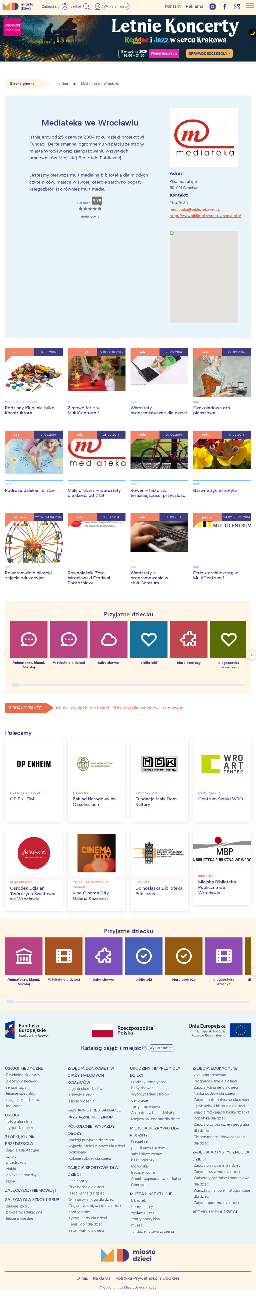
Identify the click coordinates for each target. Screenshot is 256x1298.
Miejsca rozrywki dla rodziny (90, 884)
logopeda (14, 1106)
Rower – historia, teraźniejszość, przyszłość (157, 493)
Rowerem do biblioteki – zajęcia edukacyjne (30, 575)
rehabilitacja (16, 1087)
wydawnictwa (142, 1212)
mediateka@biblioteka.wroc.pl (195, 209)
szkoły (11, 1156)
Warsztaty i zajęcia (21, 402)
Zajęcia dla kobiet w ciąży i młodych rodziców (91, 1075)
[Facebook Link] (225, 6)
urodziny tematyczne (148, 1082)
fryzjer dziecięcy (19, 1127)
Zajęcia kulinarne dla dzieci (216, 1087)
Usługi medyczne (24, 1068)
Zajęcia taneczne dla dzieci (216, 1202)
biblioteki (80, 792)
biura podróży (142, 1160)
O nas (82, 1278)
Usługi (12, 1115)
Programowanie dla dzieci (215, 1081)
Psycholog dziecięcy (23, 1075)
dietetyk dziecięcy (21, 1081)
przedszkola (16, 1162)
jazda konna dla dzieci (87, 1193)
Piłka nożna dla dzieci (86, 1187)
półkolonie (77, 1152)
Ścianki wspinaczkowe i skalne (156, 1178)
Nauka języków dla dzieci (214, 1093)
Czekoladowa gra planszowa (211, 410)
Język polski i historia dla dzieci (219, 1106)
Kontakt (173, 6)
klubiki (11, 1181)
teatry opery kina (145, 1219)
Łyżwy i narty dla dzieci (88, 1218)
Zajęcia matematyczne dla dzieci (221, 1099)
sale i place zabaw (146, 1154)
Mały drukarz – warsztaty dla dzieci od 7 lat (94, 493)
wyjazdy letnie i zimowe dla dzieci (97, 1146)
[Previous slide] (4, 654)
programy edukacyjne (24, 1212)
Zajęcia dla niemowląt (31, 1190)
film (63, 708)
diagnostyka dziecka (23, 1099)
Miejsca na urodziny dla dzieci (155, 1119)
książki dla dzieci (91, 708)
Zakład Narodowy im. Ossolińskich (95, 801)
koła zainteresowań (210, 1075)
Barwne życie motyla (215, 490)
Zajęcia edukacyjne (215, 1068)
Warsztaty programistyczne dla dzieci (158, 410)
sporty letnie (79, 1212)
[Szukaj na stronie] (80, 6)
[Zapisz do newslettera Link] (236, 6)
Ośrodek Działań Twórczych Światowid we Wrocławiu (33, 893)
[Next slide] (251, 654)
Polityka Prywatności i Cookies (148, 1278)
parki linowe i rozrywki (149, 1147)
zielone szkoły (17, 1206)
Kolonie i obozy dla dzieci (90, 1158)
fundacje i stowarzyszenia (152, 1231)
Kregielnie (139, 1141)
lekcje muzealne (19, 1218)
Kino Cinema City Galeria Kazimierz (91, 895)
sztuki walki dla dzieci (86, 1230)
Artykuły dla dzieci (214, 1211)
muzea (136, 1225)
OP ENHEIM (22, 799)
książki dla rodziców (138, 708)
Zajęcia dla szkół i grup (32, 1199)
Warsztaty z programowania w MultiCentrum (149, 578)
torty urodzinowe (145, 1106)
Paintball (138, 1185)
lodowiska (139, 1166)
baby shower (142, 1088)
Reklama (194, 6)
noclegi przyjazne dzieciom (91, 1140)
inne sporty (78, 1181)
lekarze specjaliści (21, 1093)
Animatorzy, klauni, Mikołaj (152, 1112)
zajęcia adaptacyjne (22, 1150)
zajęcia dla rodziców (85, 1088)
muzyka (174, 708)
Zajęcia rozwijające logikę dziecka (222, 1112)
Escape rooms (143, 1172)
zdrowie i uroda (81, 1095)
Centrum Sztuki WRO (220, 799)
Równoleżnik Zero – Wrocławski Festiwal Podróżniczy (89, 578)
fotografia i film (19, 1121)
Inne (71, 402)
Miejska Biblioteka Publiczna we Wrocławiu (217, 887)
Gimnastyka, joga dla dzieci (91, 1199)
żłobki (11, 1168)
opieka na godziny (21, 1175)
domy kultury (147, 792)
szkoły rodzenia (81, 1101)
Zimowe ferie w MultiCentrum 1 (84, 410)
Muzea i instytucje (25, 792)
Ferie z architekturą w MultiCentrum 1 (215, 575)
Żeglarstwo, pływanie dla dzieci (95, 1205)
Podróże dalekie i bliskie (30, 490)
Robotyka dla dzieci (210, 1118)
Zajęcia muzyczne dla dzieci (217, 1171)
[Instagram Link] (212, 6)
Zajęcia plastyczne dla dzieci (217, 1165)
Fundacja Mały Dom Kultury (156, 801)
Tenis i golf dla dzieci (86, 1224)
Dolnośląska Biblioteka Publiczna (159, 890)
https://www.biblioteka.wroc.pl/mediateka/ (205, 216)
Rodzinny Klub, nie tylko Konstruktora (29, 410)
